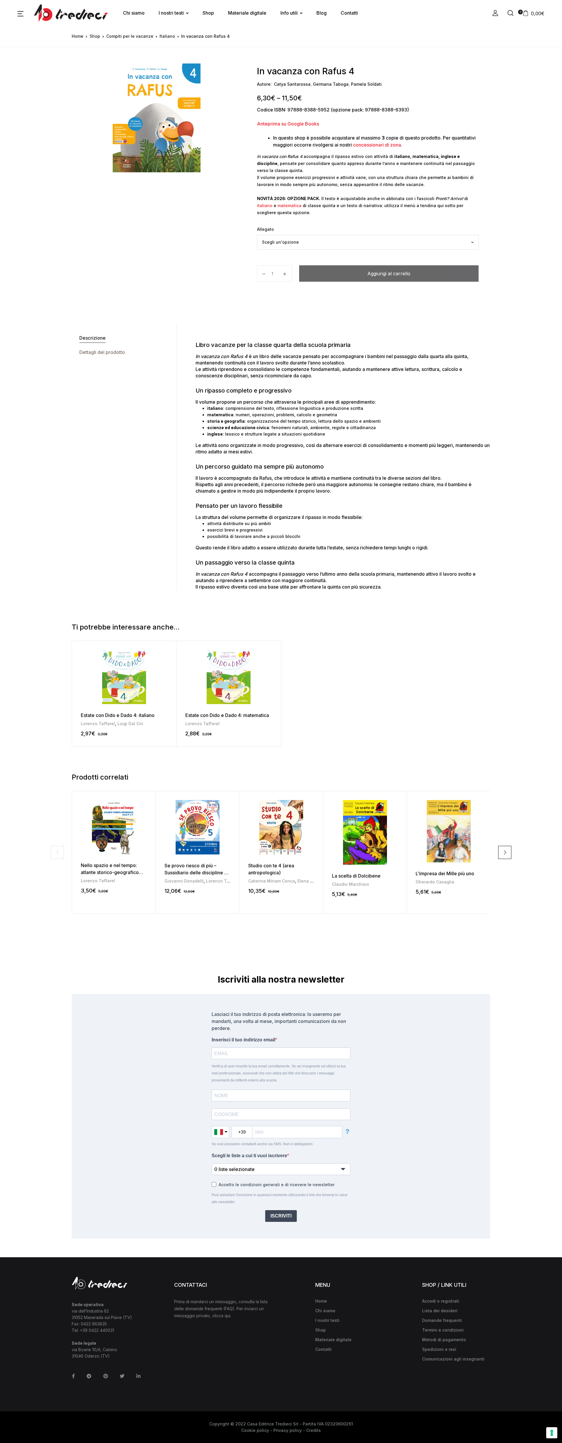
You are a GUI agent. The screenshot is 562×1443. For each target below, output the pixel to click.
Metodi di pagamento (444, 1339)
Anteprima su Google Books (288, 124)
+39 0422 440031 (97, 1330)
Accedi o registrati (440, 1300)
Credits (313, 1430)
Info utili (289, 13)
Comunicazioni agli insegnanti (453, 1358)
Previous (57, 852)
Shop (208, 13)
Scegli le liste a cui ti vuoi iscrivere (249, 1155)
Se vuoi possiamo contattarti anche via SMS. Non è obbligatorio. (262, 1144)
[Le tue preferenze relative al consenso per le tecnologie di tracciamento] (551, 1432)
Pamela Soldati (366, 84)
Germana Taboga (331, 84)
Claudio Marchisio (350, 884)
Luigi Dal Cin (130, 723)
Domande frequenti (442, 1320)
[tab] (124, 338)
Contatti (349, 13)
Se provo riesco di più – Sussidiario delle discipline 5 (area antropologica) (196, 873)
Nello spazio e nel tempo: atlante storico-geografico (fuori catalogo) (110, 872)
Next (504, 852)
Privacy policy (287, 1430)
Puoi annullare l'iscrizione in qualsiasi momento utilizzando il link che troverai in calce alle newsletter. (279, 1198)
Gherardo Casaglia (435, 881)
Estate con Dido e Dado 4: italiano (118, 715)
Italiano (167, 36)
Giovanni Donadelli (184, 880)
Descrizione (92, 338)
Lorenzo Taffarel (98, 723)
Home (77, 36)
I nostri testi (171, 13)
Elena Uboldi (310, 880)
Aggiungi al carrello (388, 273)
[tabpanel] (156, 117)
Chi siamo (134, 13)
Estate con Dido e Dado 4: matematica (227, 715)
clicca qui (221, 1315)
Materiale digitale (247, 13)
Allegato (265, 229)
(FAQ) (228, 1308)
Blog (321, 13)
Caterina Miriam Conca (271, 880)
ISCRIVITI (281, 1215)
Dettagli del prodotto (102, 352)
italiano (265, 205)
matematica (289, 205)
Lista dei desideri (440, 1310)
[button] (20, 13)
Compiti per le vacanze (129, 36)
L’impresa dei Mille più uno (445, 873)
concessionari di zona (377, 145)
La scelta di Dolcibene (356, 876)
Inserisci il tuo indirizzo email (243, 1039)
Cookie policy (255, 1430)
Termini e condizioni (443, 1329)
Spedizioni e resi (439, 1349)
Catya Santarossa (292, 84)
